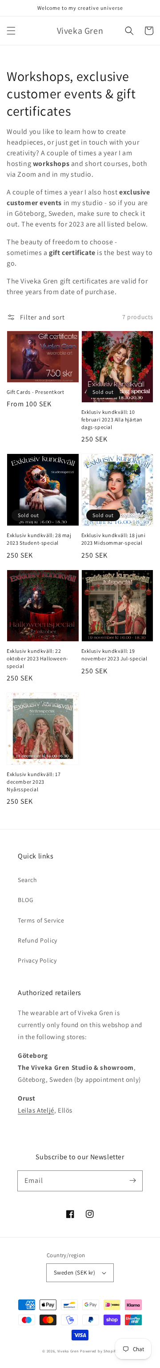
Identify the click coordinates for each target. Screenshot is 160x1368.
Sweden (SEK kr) (74, 1272)
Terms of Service (41, 920)
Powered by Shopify (99, 1350)
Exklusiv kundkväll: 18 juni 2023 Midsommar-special (113, 539)
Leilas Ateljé (36, 1110)
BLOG (25, 900)
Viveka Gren (68, 1350)
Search (27, 880)
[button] (11, 30)
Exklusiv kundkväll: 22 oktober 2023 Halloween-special (37, 658)
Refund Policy (37, 940)
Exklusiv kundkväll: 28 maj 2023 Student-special (39, 539)
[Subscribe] (132, 1180)
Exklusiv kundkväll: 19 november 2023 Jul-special (114, 655)
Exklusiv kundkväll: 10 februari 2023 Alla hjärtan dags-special (112, 419)
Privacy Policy (37, 960)
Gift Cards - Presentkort (35, 392)
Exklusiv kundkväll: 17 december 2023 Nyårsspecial (33, 782)
